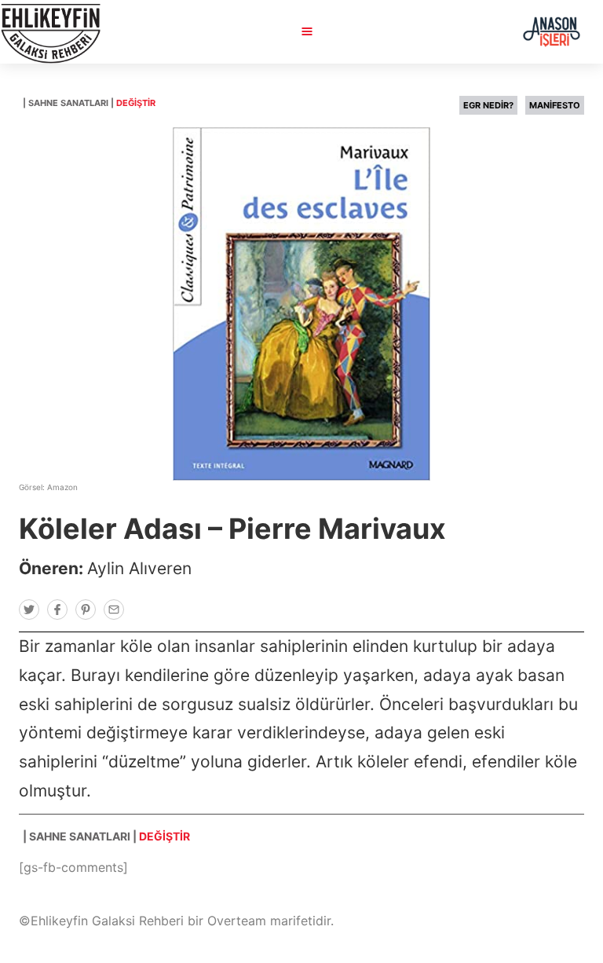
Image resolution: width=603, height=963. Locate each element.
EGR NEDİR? (488, 105)
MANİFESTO (554, 105)
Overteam (236, 920)
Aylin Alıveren (139, 568)
